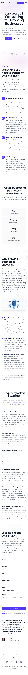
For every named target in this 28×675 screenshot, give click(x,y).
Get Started (20, 3)
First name (4, 559)
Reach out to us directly (19, 402)
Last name (4, 566)
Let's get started (14, 608)
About (4, 655)
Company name (6, 580)
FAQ (17, 655)
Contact (23, 655)
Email (3, 573)
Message (4, 594)
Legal (14, 657)
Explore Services (18, 38)
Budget (3, 587)
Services (11, 655)
